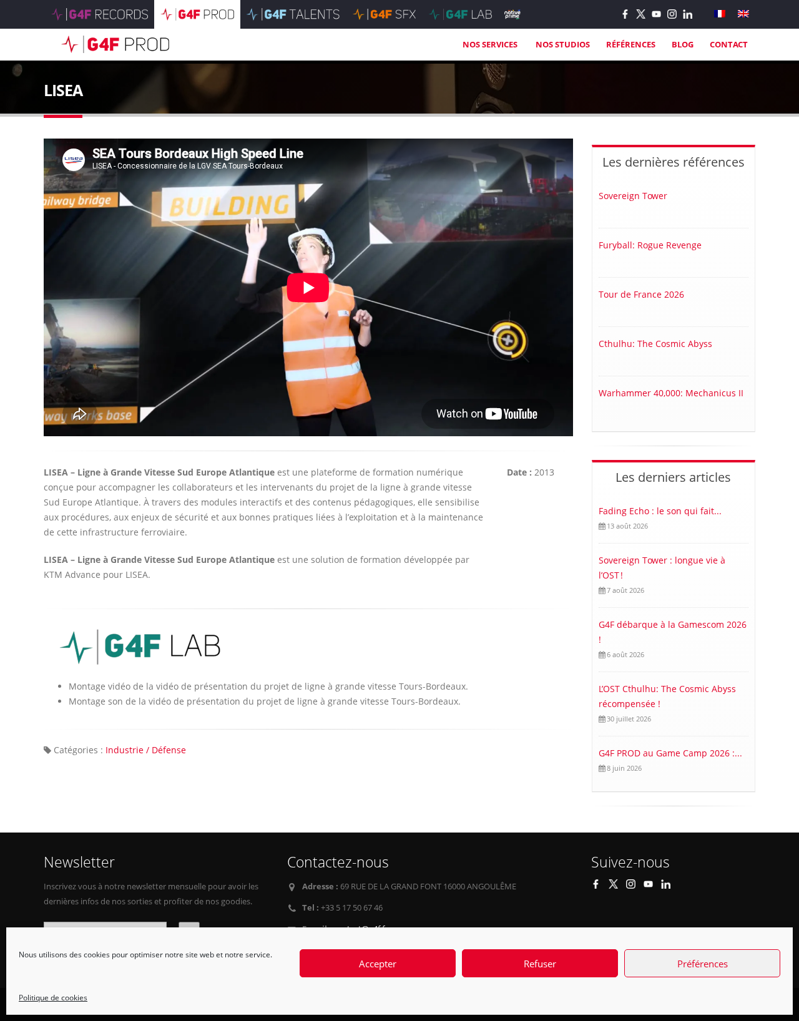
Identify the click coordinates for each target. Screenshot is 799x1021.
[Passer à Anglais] (743, 14)
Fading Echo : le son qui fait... (660, 511)
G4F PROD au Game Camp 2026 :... (670, 753)
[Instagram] (672, 14)
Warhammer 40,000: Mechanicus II (671, 393)
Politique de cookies (53, 997)
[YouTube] (656, 14)
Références (630, 44)
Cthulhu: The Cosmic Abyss (655, 343)
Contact (729, 44)
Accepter (377, 963)
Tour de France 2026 (641, 294)
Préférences (702, 963)
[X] (640, 14)
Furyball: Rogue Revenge (650, 245)
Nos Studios (563, 44)
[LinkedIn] (687, 14)
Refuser (540, 963)
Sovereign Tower (633, 196)
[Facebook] (625, 14)
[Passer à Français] (720, 14)
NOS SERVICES (491, 44)
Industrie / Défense (145, 750)
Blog (683, 44)
